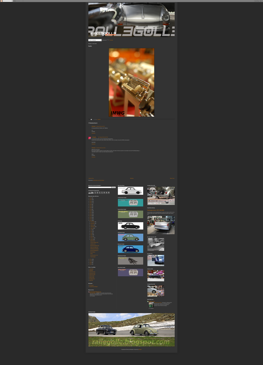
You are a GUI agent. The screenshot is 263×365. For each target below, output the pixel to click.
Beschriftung (92, 252)
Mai (91, 233)
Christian (93, 126)
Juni (91, 231)
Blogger (140, 349)
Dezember (93, 221)
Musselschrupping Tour (94, 245)
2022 (91, 204)
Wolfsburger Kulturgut (94, 248)
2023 (91, 202)
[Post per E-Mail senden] (91, 119)
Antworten (93, 133)
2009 (91, 262)
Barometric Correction (158, 302)
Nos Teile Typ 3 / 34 (94, 255)
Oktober (92, 225)
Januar (92, 239)
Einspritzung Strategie (93, 286)
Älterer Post (172, 178)
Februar (92, 237)
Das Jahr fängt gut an (94, 250)
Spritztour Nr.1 (93, 244)
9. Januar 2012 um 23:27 (100, 126)
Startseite (132, 178)
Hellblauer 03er (152, 301)
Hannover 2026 (92, 274)
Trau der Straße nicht (94, 242)
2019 (91, 209)
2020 (91, 207)
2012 (91, 220)
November (93, 223)
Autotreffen (91, 269)
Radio (91, 253)
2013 (91, 218)
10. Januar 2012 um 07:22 (103, 137)
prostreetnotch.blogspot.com (95, 291)
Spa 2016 (91, 280)
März (92, 236)
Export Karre (92, 240)
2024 (91, 201)
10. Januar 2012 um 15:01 (100, 147)
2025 (91, 199)
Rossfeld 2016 (92, 278)
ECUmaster (91, 285)
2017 (91, 212)
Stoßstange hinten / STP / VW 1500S (155, 210)
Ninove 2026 (91, 277)
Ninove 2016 (91, 276)
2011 (91, 259)
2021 (91, 206)
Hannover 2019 (92, 273)
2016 (91, 214)
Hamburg (91, 270)
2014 (91, 217)
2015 (91, 215)
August (92, 228)
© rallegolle (98, 119)
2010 (91, 260)
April (91, 234)
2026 (91, 198)
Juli (91, 229)
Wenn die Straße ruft (94, 247)
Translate (111, 40)
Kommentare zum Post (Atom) (98, 180)
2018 (91, 210)
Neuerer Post (91, 178)
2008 (91, 264)
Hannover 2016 (92, 271)
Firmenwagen (93, 256)
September (93, 226)
